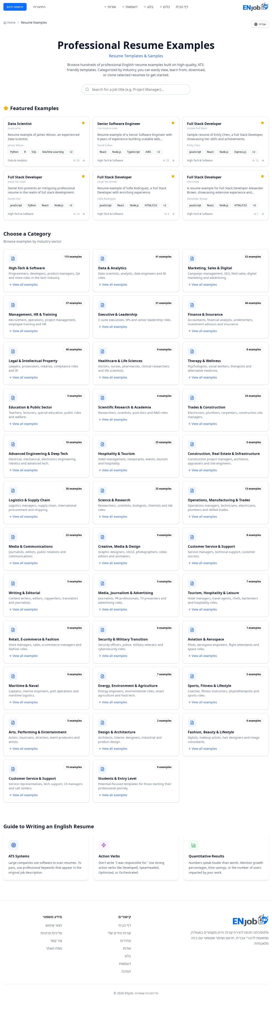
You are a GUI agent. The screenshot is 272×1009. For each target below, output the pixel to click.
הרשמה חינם (15, 7)
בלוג (150, 6)
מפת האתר (54, 948)
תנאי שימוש (53, 925)
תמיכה (126, 971)
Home (11, 22)
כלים (166, 6)
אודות (112, 6)
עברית (262, 24)
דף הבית (182, 6)
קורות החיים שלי (119, 933)
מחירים (125, 940)
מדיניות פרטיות (51, 933)
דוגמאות (131, 6)
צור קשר (56, 940)
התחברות (39, 7)
